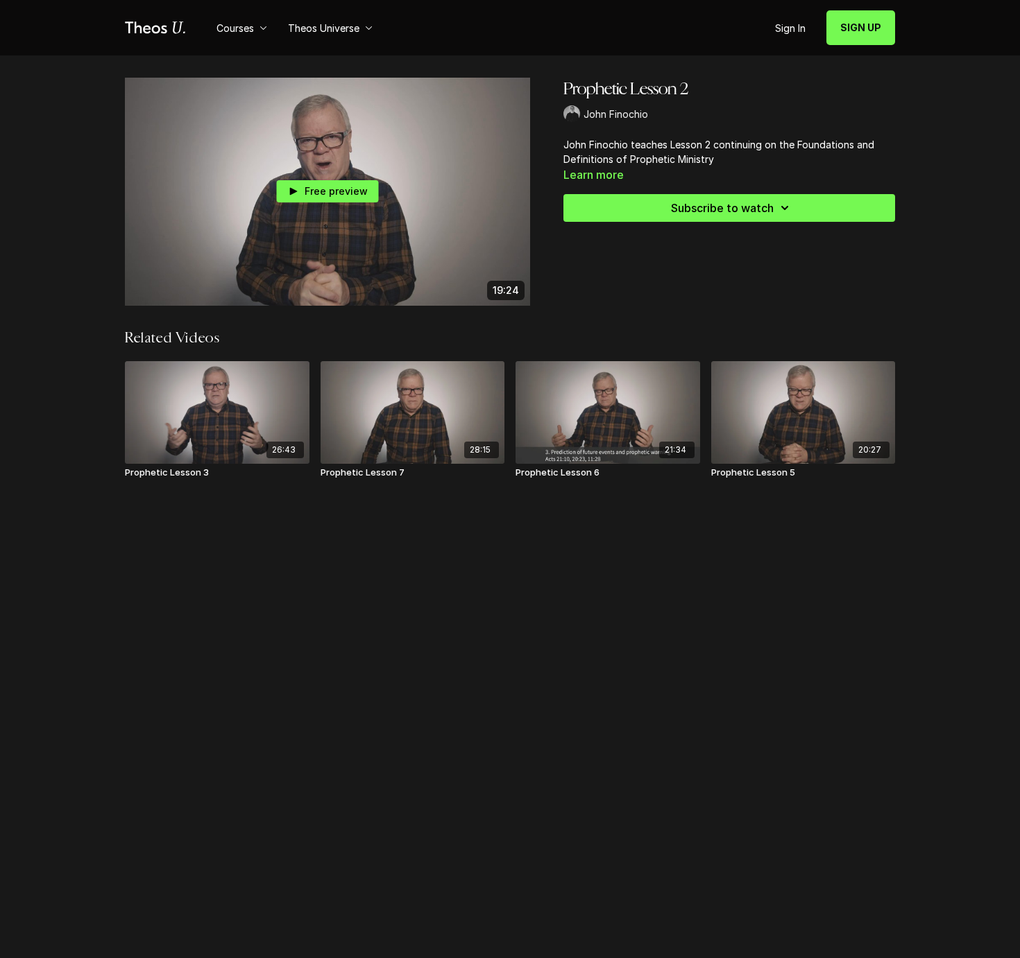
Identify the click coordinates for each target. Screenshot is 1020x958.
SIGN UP (860, 27)
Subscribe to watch (722, 208)
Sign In (790, 28)
